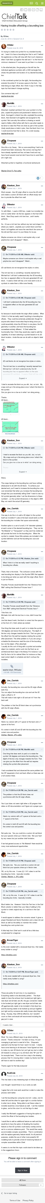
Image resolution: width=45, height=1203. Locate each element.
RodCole (11, 1072)
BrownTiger (12, 940)
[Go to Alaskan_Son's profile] (3, 186)
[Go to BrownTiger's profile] (3, 941)
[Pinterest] (33, 9)
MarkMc (10, 103)
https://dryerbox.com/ (9, 954)
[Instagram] (29, 9)
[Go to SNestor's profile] (3, 205)
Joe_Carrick (12, 508)
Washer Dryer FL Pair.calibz (11, 170)
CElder (5, 36)
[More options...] (42, 45)
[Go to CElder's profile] (3, 46)
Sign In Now (22, 1170)
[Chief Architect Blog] (41, 9)
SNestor (11, 204)
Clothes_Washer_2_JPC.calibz (12, 876)
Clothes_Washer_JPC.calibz (11, 735)
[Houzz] (37, 9)
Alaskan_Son (13, 185)
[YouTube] (25, 9)
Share (23, 1180)
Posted (15, 48)
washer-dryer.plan (7, 96)
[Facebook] (21, 9)
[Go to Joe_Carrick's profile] (3, 509)
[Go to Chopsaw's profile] (3, 141)
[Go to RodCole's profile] (3, 1074)
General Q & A (18, 39)
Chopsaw (11, 140)
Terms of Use (15, 1200)
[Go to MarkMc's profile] (3, 104)
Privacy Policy (28, 1200)
